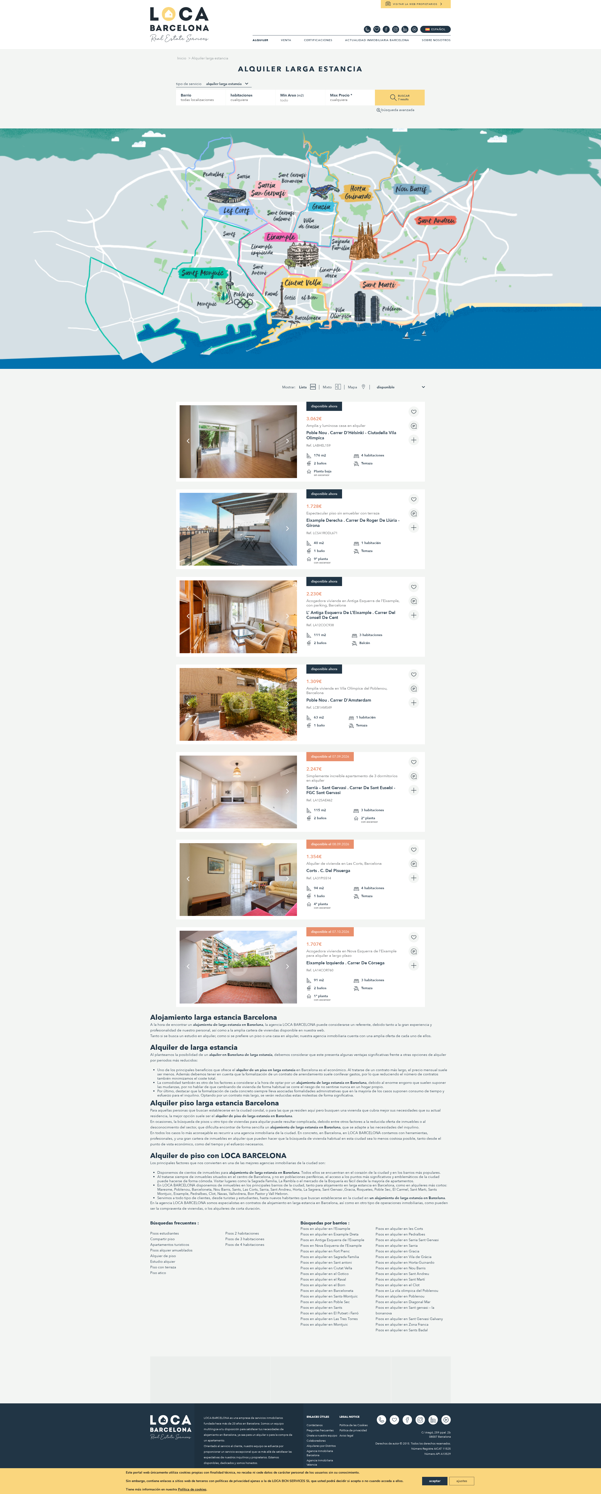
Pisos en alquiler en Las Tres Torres (329, 1318)
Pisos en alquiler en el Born (322, 1285)
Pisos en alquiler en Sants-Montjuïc (329, 1296)
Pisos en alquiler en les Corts (399, 1228)
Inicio (181, 58)
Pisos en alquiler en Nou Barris (401, 1268)
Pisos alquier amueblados (171, 1250)
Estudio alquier (162, 1261)
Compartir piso (162, 1239)
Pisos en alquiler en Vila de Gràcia (403, 1257)
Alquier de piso (163, 1256)
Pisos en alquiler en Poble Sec (325, 1302)
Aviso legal (346, 1435)
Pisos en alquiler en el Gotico (324, 1273)
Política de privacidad (353, 1430)
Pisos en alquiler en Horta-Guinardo (405, 1262)
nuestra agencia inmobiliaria (323, 1036)
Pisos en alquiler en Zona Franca (402, 1324)
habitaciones (241, 95)
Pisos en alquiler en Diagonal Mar (403, 1302)
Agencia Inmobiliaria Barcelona (320, 1453)
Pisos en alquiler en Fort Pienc (325, 1251)
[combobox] (227, 84)
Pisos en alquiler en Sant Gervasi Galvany (409, 1318)
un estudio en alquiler (197, 1036)
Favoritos (376, 29)
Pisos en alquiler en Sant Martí (400, 1279)
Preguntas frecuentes (320, 1430)
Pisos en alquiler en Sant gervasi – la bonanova (405, 1310)
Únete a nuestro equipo (322, 1435)
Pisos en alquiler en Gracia (397, 1251)
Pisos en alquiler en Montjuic (324, 1324)
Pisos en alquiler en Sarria (397, 1245)
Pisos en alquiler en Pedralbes (400, 1234)
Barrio (186, 95)
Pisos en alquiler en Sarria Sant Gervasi (407, 1240)
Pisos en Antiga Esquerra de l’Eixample (332, 1240)
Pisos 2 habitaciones (242, 1233)
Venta (286, 40)
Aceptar (434, 1481)
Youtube (414, 29)
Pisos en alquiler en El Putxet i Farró (329, 1313)
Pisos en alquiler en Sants (321, 1307)
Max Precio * (341, 95)
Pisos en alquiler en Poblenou (400, 1296)
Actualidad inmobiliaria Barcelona (377, 40)
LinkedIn (404, 29)
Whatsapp (367, 29)
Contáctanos (315, 1425)
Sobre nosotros (436, 40)
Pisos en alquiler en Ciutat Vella (326, 1268)
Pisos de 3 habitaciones (244, 1239)
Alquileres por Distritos (321, 1446)
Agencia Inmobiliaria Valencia (320, 1463)
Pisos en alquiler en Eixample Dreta (329, 1234)
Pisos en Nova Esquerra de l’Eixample (331, 1245)
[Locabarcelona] (179, 40)
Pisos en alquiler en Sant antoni (326, 1262)
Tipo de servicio (188, 84)
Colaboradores (316, 1441)
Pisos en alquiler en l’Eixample (325, 1228)
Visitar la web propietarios (415, 4)
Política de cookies (192, 1489)
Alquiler (260, 40)
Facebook (386, 29)
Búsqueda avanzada (397, 110)
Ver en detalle (238, 461)
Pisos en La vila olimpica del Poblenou (407, 1290)
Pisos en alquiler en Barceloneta (326, 1290)
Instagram (395, 29)
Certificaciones (318, 40)
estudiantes (248, 1198)
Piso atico (158, 1272)
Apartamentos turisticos (169, 1244)
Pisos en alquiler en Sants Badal (402, 1330)
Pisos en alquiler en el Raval (323, 1279)
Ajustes (461, 1481)
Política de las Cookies (353, 1425)
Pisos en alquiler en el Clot (398, 1285)
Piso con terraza (163, 1267)
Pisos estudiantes (164, 1233)
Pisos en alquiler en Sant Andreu (402, 1273)
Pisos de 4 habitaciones (244, 1244)
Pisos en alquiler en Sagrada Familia (329, 1257)
